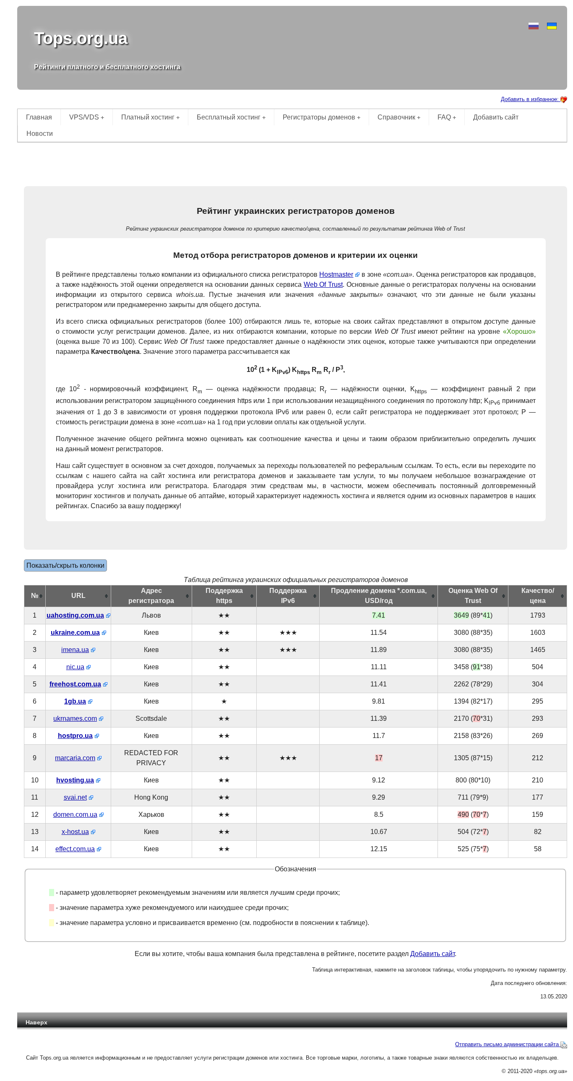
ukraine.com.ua (75, 632)
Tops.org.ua (81, 38)
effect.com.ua (75, 848)
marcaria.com (75, 757)
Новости (39, 133)
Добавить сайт (495, 117)
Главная (39, 117)
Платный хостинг (150, 117)
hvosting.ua (75, 780)
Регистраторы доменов (321, 117)
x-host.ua (75, 831)
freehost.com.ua (75, 684)
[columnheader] (34, 596)
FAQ (447, 117)
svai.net (75, 797)
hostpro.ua (75, 735)
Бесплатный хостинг (231, 117)
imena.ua (75, 649)
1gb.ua (75, 701)
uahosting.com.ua (75, 615)
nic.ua (75, 666)
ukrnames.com (75, 718)
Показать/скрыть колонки (65, 565)
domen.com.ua (75, 814)
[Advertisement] (292, 161)
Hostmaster (336, 274)
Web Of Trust (323, 284)
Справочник (399, 117)
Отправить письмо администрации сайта (507, 1044)
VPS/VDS (86, 117)
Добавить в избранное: (530, 99)
